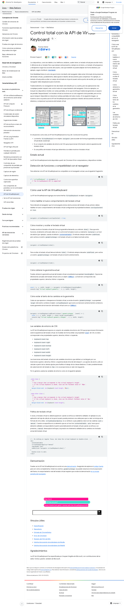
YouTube (94, 590)
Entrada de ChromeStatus (42, 532)
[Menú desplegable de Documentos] (38, 2)
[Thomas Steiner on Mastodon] (44, 50)
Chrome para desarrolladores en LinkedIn (103, 593)
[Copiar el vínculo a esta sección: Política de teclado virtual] (53, 412)
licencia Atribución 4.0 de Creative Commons (82, 568)
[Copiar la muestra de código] (102, 176)
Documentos (32, 2)
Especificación (39, 526)
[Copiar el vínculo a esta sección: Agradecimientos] (49, 551)
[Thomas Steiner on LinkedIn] (42, 50)
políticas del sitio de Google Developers (87, 570)
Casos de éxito (46, 2)
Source (73, 57)
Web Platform (15, 8)
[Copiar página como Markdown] (52, 38)
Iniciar (114, 28)
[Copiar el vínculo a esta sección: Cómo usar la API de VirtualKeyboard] (69, 190)
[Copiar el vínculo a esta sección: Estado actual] (46, 155)
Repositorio (38, 529)
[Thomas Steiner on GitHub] (39, 50)
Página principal (34, 27)
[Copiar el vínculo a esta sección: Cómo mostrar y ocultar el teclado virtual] (66, 225)
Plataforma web (7, 12)
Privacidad (38, 603)
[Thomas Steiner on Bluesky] (47, 50)
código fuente (98, 466)
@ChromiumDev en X (98, 587)
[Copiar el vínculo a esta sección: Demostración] (46, 461)
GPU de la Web (36, 12)
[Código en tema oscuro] (99, 176)
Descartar (99, 28)
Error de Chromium (40, 536)
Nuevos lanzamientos (21, 12)
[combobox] (86, 2)
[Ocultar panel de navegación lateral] (22, 604)
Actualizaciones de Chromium (68, 587)
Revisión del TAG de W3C (42, 539)
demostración (71, 466)
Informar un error (31, 587)
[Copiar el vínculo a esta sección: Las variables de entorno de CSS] (59, 326)
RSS (93, 595)
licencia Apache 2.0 (46, 570)
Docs (4, 8)
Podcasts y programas (65, 595)
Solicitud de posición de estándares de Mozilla (49, 542)
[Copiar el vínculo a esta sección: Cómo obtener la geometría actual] (61, 270)
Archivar (61, 593)
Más (62, 2)
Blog (56, 2)
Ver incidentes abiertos (33, 590)
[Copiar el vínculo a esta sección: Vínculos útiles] (46, 521)
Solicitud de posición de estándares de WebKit (49, 545)
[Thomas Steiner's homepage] (49, 50)
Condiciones (30, 603)
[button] (11, 90)
